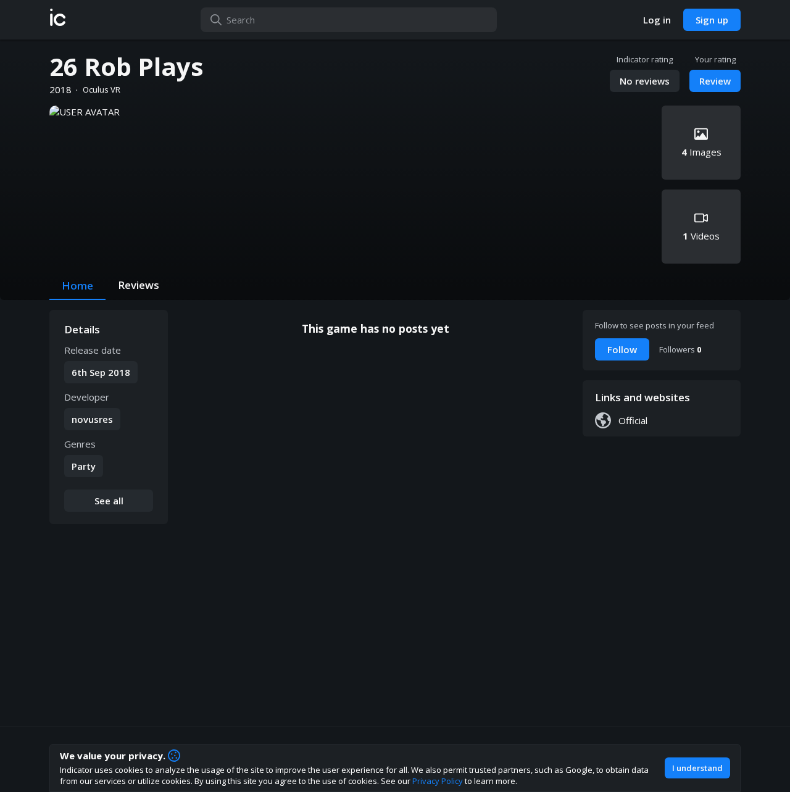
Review (715, 81)
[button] (57, 19)
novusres (92, 419)
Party (84, 466)
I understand (697, 767)
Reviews (138, 285)
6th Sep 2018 (101, 372)
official (632, 420)
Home (77, 285)
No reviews (645, 81)
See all (108, 500)
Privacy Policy (437, 780)
